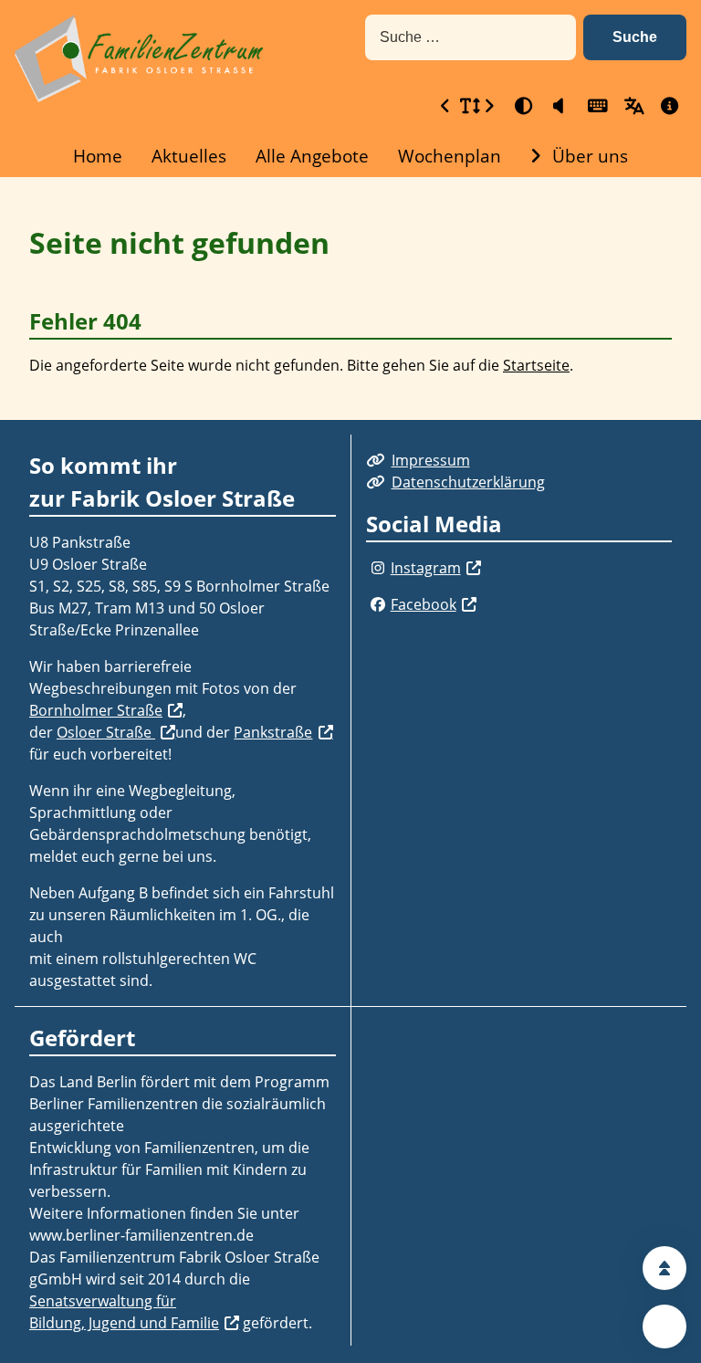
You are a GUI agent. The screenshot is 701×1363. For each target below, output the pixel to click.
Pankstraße (273, 732)
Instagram (426, 568)
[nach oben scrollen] (664, 1268)
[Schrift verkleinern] (445, 105)
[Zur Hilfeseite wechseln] (668, 105)
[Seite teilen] (664, 1326)
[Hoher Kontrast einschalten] (522, 105)
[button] (634, 37)
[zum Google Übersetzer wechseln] (632, 105)
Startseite (536, 365)
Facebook (423, 604)
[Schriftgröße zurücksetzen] (467, 105)
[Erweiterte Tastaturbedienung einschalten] (595, 105)
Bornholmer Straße (95, 710)
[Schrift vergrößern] (489, 105)
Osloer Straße (106, 732)
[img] (378, 568)
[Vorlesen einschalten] (559, 105)
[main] (350, 298)
